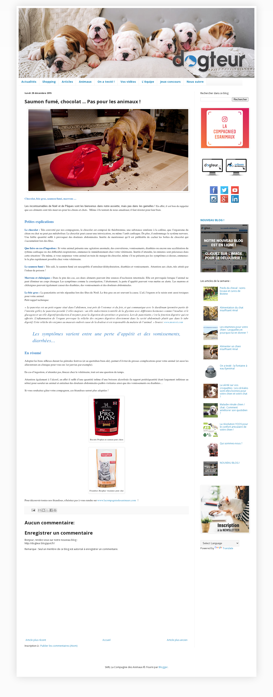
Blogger (163, 667)
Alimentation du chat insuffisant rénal (231, 309)
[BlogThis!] (44, 510)
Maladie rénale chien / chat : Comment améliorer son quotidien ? (233, 409)
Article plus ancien (177, 640)
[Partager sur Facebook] (51, 510)
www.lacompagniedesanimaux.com (117, 500)
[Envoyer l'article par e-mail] (33, 509)
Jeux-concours (170, 82)
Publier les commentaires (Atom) (58, 645)
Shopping (49, 82)
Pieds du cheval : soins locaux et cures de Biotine (232, 290)
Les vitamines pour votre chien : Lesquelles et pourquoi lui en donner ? (234, 329)
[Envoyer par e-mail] (40, 510)
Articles (67, 82)
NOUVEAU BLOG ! (212, 220)
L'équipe (148, 82)
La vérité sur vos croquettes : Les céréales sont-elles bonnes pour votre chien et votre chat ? (234, 390)
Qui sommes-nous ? (231, 443)
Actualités (28, 82)
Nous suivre (195, 82)
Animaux (85, 82)
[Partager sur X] (47, 510)
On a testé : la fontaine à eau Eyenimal (233, 367)
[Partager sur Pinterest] (55, 510)
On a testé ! (106, 82)
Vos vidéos (128, 82)
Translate (228, 548)
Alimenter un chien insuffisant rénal (230, 348)
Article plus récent (36, 640)
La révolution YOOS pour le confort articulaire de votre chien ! (234, 427)
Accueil (107, 640)
